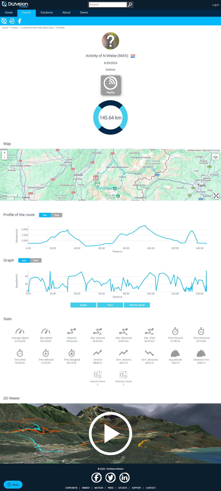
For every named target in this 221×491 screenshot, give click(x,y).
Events (26, 12)
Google (217, 150)
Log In (215, 4)
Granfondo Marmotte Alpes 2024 (37, 27)
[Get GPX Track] (12, 21)
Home (9, 12)
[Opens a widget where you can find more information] (12, 485)
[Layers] (215, 156)
